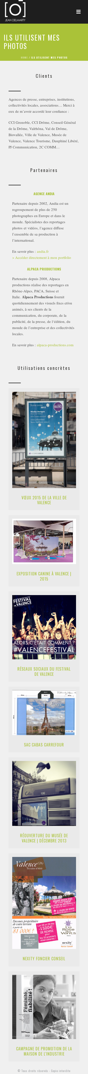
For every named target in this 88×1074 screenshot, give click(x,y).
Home (24, 57)
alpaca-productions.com (55, 344)
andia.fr (43, 251)
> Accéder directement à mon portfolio (42, 257)
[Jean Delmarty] (10, 11)
